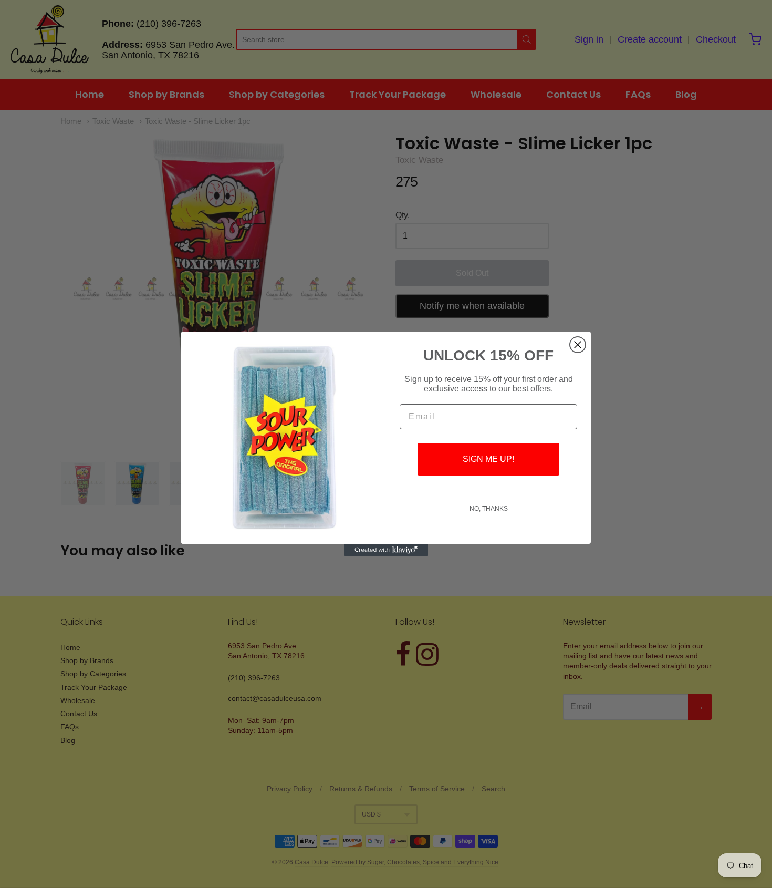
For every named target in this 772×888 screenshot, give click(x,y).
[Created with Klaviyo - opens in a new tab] (386, 550)
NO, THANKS (489, 508)
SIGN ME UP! (488, 459)
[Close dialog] (578, 345)
